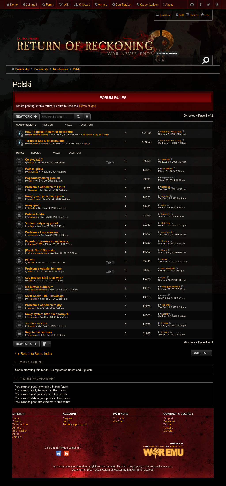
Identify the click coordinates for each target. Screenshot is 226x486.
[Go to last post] (183, 131)
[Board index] (94, 35)
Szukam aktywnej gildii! (41, 223)
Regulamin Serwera (38, 332)
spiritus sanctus (36, 323)
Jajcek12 (165, 159)
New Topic (24, 116)
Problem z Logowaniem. (42, 232)
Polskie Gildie (34, 214)
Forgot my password (75, 424)
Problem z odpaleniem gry (43, 268)
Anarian (165, 196)
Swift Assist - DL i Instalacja (44, 296)
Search (206, 61)
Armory (102, 4)
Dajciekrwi (167, 178)
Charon (165, 241)
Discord (168, 430)
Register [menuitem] (194, 15)
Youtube (168, 427)
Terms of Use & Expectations (44, 140)
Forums (16, 421)
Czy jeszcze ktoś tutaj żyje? (44, 277)
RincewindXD (168, 268)
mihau (31, 226)
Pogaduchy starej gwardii (42, 178)
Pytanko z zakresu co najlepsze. (47, 241)
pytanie (30, 259)
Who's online (20, 424)
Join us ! (31, 4)
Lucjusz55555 (35, 244)
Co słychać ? (34, 159)
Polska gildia (34, 169)
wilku (30, 271)
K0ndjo (32, 208)
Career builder (149, 4)
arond (31, 308)
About (169, 4)
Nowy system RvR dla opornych (47, 314)
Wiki (66, 4)
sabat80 (165, 314)
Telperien (33, 299)
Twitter (167, 424)
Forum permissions (36, 379)
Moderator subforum (39, 287)
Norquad (32, 190)
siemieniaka (34, 199)
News (87, 143)
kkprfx (164, 250)
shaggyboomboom (37, 253)
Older (164, 295)
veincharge (167, 168)
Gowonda (119, 418)
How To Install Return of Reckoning (49, 131)
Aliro (30, 181)
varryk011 (33, 172)
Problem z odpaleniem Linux (45, 187)
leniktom (165, 214)
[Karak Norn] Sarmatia (40, 250)
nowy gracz (33, 205)
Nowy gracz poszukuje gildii (44, 196)
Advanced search (168, 53)
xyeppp (32, 335)
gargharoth (167, 232)
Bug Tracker (123, 4)
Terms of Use (87, 106)
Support (168, 418)
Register (68, 418)
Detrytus (165, 223)
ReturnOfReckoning (38, 134)
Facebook (169, 421)
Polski (21, 84)
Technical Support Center (96, 134)
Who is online (31, 362)
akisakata (33, 235)
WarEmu (118, 421)
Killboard (84, 4)
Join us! (17, 437)
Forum (50, 4)
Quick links (165, 15)
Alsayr (31, 162)
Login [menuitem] (207, 15)
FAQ (181, 15)
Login (66, 421)
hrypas (31, 326)
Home (14, 4)
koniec (31, 262)
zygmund (33, 217)
